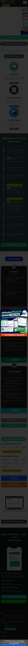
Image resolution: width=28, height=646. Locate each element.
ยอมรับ (14, 644)
